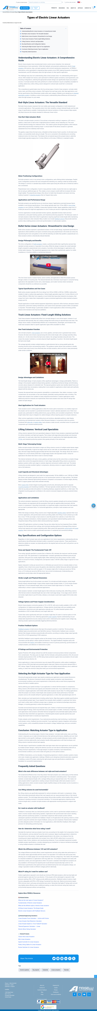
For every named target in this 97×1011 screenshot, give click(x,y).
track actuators (36, 333)
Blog (42, 992)
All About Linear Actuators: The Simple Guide (30, 908)
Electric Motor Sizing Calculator (27, 929)
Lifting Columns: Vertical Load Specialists (32, 41)
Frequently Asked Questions (29, 51)
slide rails (30, 422)
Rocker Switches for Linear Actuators (28, 947)
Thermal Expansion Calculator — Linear (29, 926)
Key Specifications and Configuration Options (33, 44)
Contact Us (88, 8)
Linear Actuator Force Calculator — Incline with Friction (33, 918)
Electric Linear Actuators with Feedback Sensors (31, 911)
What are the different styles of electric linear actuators (33, 905)
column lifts (25, 485)
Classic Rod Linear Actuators (26, 936)
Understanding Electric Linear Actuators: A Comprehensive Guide (39, 31)
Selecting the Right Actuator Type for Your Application (36, 46)
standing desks (61, 513)
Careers (56, 987)
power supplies (52, 616)
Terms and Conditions (56, 994)
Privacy (56, 990)
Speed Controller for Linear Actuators (28, 942)
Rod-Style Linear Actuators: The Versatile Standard (35, 33)
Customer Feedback (42, 990)
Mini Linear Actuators (24, 939)
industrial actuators (35, 195)
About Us (73, 8)
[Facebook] (75, 994)
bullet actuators (37, 244)
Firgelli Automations (55, 1010)
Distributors (56, 992)
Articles (80, 8)
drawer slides (38, 422)
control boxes (68, 528)
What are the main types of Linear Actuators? (30, 900)
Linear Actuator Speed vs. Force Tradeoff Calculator (32, 923)
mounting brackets (23, 487)
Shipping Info (56, 985)
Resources (62, 8)
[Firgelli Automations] (43, 1007)
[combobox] (44, 2)
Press (42, 994)
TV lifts (20, 439)
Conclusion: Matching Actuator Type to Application (35, 49)
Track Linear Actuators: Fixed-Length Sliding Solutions (36, 39)
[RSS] (89, 994)
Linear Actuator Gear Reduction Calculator (30, 921)
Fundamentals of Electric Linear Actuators (30, 903)
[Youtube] (84, 994)
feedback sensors (60, 219)
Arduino (32, 642)
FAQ (68, 8)
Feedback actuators (23, 629)
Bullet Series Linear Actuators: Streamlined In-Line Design (37, 36)
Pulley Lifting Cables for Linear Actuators (29, 944)
